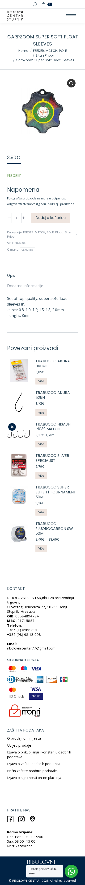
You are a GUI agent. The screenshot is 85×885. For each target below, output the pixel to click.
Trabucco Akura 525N (52, 395)
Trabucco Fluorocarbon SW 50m (54, 528)
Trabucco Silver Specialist (52, 458)
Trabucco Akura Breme (52, 364)
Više (41, 381)
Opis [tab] (11, 275)
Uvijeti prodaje (19, 745)
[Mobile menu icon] (71, 16)
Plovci (59, 232)
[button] (71, 83)
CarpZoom (27, 249)
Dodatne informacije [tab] (25, 285)
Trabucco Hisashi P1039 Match (53, 427)
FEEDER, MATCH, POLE (38, 232)
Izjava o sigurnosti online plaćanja (34, 777)
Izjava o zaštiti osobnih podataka (33, 763)
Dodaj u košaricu (50, 217)
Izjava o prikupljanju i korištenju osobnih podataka (39, 754)
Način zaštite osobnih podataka (32, 770)
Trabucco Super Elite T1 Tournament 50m (55, 492)
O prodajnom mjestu (24, 738)
